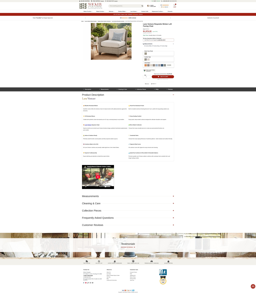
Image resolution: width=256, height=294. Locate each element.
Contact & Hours (133, 272)
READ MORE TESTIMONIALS (127, 247)
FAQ (131, 273)
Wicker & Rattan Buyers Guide (113, 275)
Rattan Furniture (100, 11)
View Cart (132, 280)
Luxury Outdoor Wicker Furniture (91, 21)
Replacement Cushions (157, 11)
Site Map (108, 277)
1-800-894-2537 (161, 40)
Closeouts (170, 11)
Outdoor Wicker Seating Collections (104, 21)
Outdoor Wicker (122, 11)
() (102, 1)
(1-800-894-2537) (87, 277)
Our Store (109, 273)
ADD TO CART (164, 76)
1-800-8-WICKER (88, 275)
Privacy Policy (133, 278)
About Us (109, 272)
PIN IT (147, 83)
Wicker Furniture (87, 11)
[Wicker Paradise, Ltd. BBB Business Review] (163, 272)
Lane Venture (133, 11)
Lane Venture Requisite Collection (118, 21)
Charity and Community (112, 280)
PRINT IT (154, 83)
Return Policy (133, 277)
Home (82, 21)
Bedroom (111, 11)
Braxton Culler (145, 11)
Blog (108, 278)
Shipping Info (133, 275)
